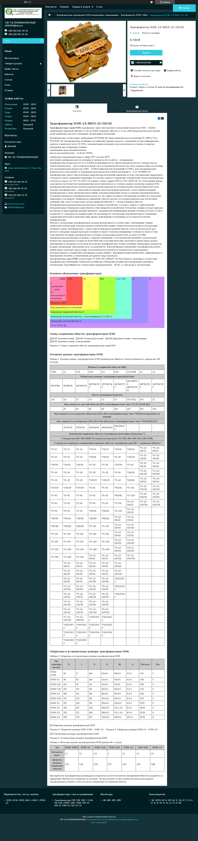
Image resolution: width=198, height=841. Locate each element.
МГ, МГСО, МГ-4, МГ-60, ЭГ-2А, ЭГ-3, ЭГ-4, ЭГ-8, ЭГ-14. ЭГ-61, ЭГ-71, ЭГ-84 (172, 801)
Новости (9, 74)
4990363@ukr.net (16, 207)
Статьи (8, 79)
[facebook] (159, 119)
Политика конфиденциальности (124, 819)
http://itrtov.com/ (16, 203)
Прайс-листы (12, 69)
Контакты (51, 6)
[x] (162, 119)
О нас (99, 6)
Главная (64, 6)
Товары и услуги (81, 6)
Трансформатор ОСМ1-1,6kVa (134, 15)
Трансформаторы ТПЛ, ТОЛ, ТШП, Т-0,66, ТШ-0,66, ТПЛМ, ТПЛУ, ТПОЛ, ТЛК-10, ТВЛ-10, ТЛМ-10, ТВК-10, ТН (73, 803)
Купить (147, 52)
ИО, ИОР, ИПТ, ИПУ (112, 800)
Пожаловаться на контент (98, 819)
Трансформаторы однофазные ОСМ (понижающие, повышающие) (87, 15)
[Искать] (41, 41)
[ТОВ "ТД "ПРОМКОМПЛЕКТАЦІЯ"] (23, 13)
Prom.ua (112, 817)
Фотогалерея (12, 58)
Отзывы (9, 90)
